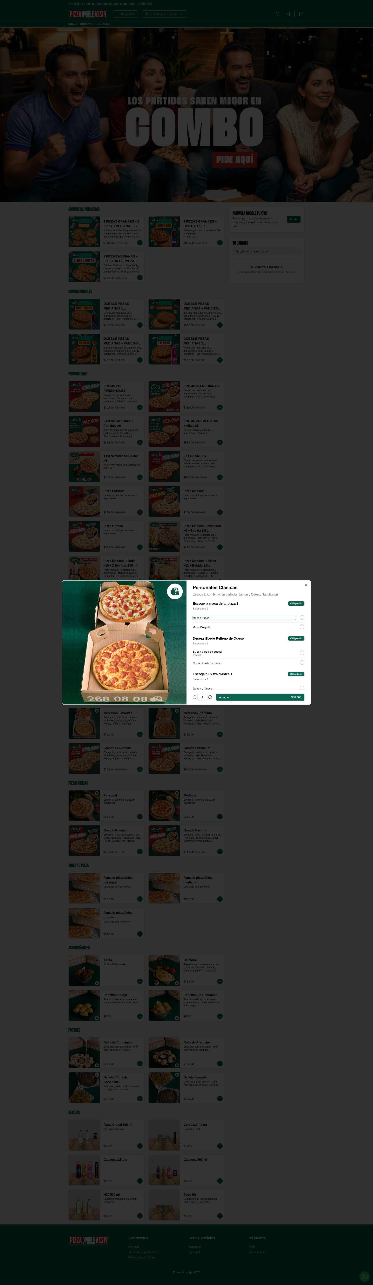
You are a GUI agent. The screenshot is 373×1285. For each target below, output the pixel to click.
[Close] (306, 585)
